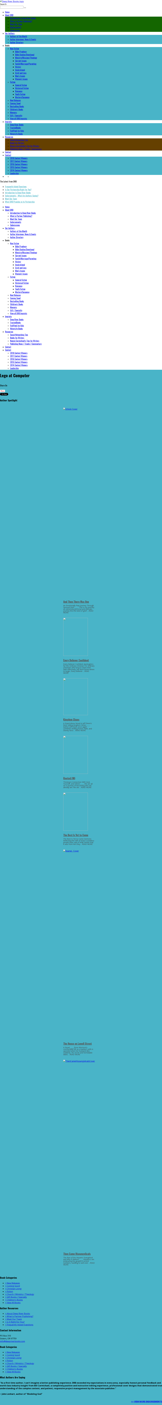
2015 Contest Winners (18, 167)
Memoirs (13, 112)
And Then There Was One (76, 602)
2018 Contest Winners (18, 158)
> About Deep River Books (17, 1313)
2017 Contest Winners (18, 161)
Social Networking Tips (19, 139)
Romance (18, 91)
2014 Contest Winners (19, 170)
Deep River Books (17, 124)
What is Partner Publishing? (21, 21)
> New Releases (12, 1283)
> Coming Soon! (12, 1286)
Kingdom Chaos (71, 719)
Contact (8, 152)
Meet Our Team (16, 24)
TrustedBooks (15, 127)
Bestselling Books (17, 106)
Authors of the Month (18, 36)
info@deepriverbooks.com (12, 1341)
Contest (8, 155)
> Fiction (9, 1291)
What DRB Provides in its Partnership (20, 201)
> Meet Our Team (13, 1319)
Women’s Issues (21, 79)
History (18, 66)
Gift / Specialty (16, 115)
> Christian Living (13, 1288)
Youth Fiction (20, 94)
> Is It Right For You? (15, 1322)
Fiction (12, 82)
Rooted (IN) (69, 778)
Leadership (14, 173)
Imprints (8, 121)
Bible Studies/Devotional (24, 54)
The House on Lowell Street (77, 1043)
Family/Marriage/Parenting (25, 63)
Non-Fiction (14, 48)
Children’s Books (16, 109)
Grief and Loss (20, 72)
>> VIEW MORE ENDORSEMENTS (146, 1401)
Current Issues (21, 60)
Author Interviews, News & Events (23, 39)
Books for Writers (17, 142)
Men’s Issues (20, 75)
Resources (9, 136)
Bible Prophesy (21, 51)
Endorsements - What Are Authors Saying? (21, 195)
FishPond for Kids (17, 130)
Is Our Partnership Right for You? (18, 189)
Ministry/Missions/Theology (26, 57)
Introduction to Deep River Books (23, 18)
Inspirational (20, 69)
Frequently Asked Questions (16, 186)
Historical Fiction (22, 88)
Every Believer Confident (76, 660)
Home (7, 12)
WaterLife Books (16, 133)
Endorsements (15, 27)
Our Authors (10, 33)
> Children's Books (14, 1299)
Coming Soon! (15, 103)
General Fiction (21, 85)
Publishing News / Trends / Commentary (26, 149)
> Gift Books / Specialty (16, 1297)
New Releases (15, 100)
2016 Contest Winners (18, 164)
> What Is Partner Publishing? (19, 1316)
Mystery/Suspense (22, 97)
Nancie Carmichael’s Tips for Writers (24, 146)
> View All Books (13, 1302)
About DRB (9, 15)
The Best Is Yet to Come (75, 835)
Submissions (15, 30)
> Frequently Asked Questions (19, 1324)
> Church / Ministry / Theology (19, 1294)
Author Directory (16, 42)
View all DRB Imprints (18, 118)
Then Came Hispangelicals (77, 1254)
